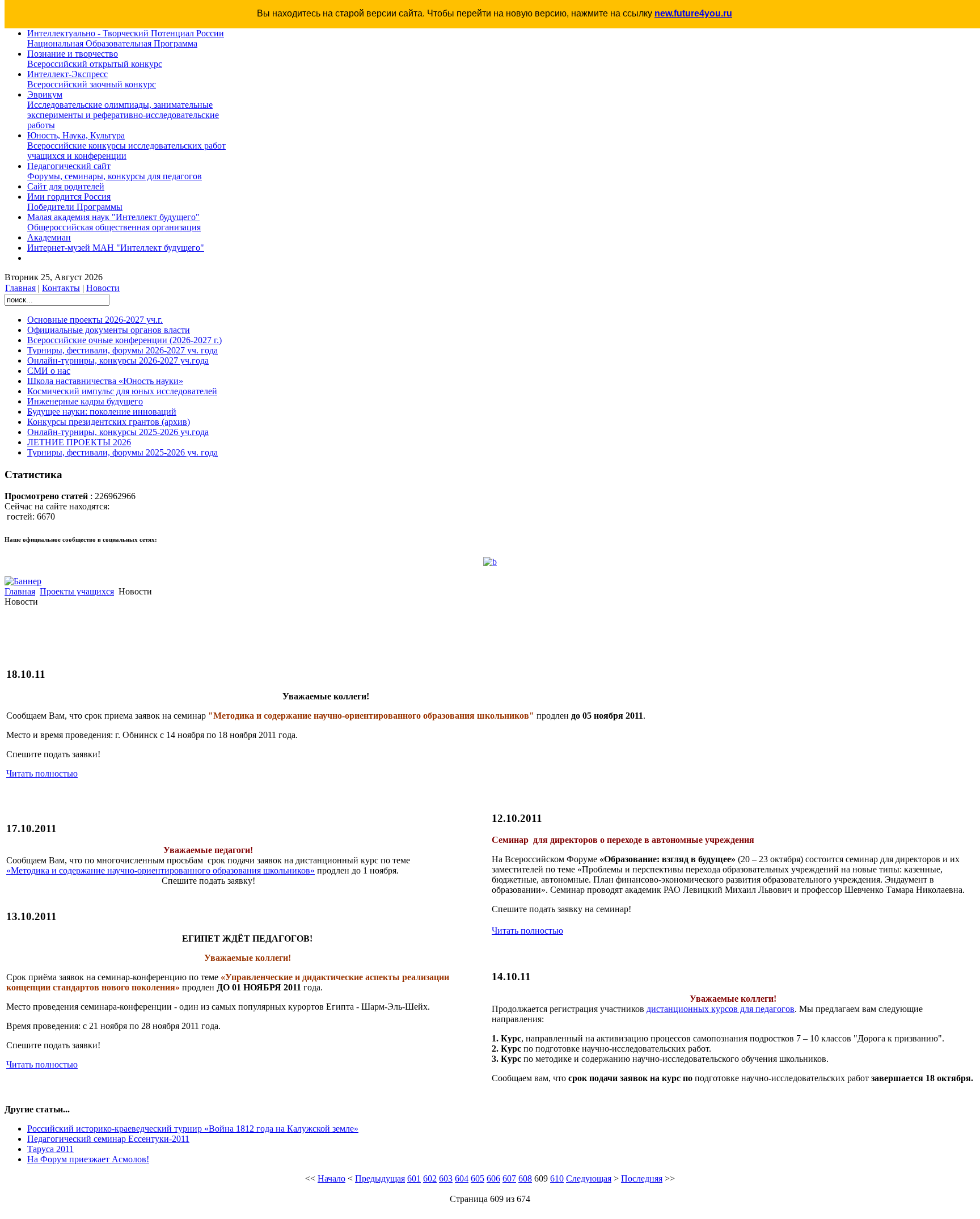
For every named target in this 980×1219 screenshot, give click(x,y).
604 (461, 1178)
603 (446, 1178)
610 (557, 1178)
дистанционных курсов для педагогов (721, 1009)
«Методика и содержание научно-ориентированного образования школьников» (160, 870)
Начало (331, 1178)
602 (430, 1178)
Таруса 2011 (50, 1149)
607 (509, 1178)
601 (414, 1178)
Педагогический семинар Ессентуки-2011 (108, 1139)
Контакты (61, 288)
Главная (20, 288)
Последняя (641, 1178)
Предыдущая (380, 1178)
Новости (103, 288)
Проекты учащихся (77, 591)
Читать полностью (42, 773)
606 (493, 1178)
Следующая (588, 1178)
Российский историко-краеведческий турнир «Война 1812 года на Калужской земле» (192, 1128)
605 (477, 1178)
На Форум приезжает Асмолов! (88, 1159)
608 (525, 1178)
